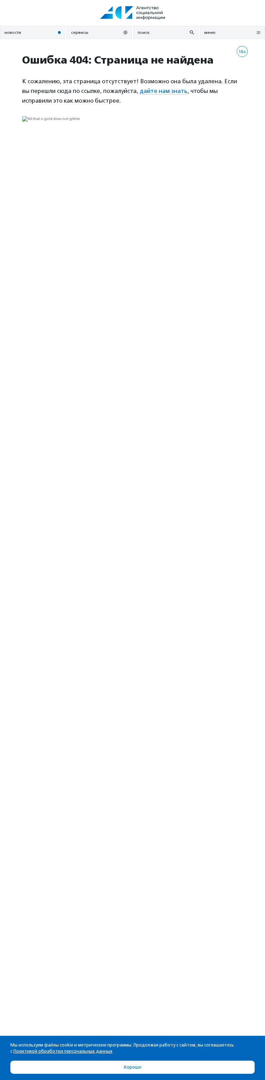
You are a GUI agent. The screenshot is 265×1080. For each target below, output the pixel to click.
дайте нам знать (163, 90)
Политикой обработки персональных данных (62, 1051)
